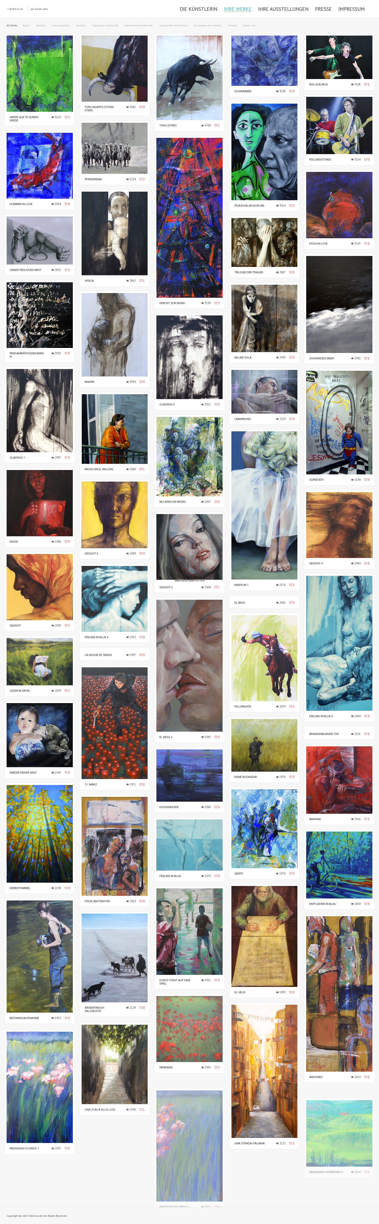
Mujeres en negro (172, 501)
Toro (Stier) (168, 125)
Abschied (316, 1077)
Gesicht (15, 625)
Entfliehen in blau (322, 903)
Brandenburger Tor (324, 734)
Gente (238, 873)
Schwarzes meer (321, 358)
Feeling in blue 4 (96, 637)
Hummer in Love (21, 204)
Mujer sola (243, 357)
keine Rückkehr (245, 777)
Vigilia (89, 280)
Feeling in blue (170, 876)
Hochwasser (169, 807)
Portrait (232, 25)
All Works (12, 25)
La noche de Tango (98, 655)
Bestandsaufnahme (24, 1018)
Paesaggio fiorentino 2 (326, 1161)
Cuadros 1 (17, 457)
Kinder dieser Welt (23, 772)
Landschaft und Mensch (173, 25)
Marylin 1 (241, 585)
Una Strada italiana (249, 1143)
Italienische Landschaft (139, 25)
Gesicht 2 (166, 587)
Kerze (14, 541)
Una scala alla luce (100, 1108)
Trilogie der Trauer (248, 272)
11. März (91, 784)
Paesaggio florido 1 (24, 1147)
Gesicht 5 (91, 553)
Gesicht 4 (316, 563)
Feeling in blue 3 (321, 716)
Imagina (315, 819)
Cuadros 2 (167, 404)
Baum (26, 25)
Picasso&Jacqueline (249, 205)
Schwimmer (242, 91)
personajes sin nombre (208, 25)
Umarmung (242, 419)
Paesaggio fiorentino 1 (101, 1191)
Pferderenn (93, 179)
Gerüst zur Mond (172, 303)
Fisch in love (318, 243)
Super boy (316, 479)
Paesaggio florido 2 (174, 1196)
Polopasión (242, 706)
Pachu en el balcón (99, 469)
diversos (81, 25)
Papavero (166, 1067)
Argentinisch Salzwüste (94, 1009)
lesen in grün (20, 690)
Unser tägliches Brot (25, 270)
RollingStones (320, 159)
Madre (89, 381)
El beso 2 (165, 737)
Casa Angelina (61, 25)
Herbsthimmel (20, 888)
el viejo (240, 992)
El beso (239, 602)
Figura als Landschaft (105, 25)
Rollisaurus (318, 84)
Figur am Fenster (97, 901)
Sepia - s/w (249, 25)
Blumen (41, 25)
